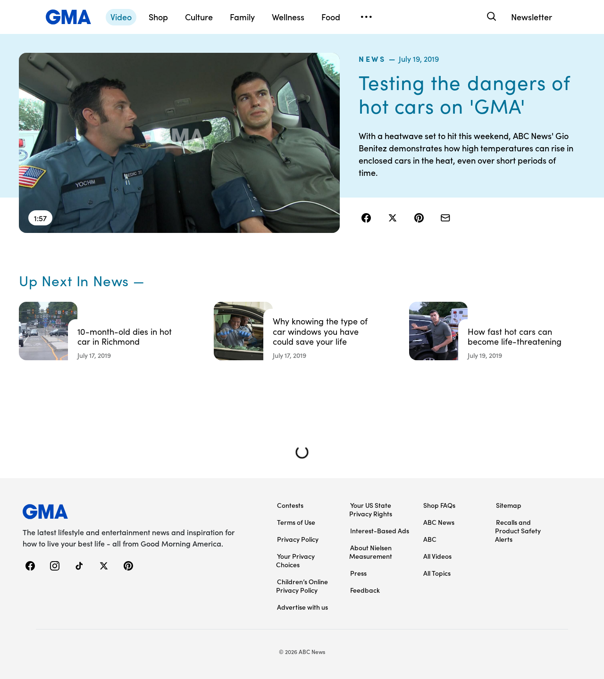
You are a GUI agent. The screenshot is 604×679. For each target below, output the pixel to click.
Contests (290, 505)
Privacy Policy (298, 539)
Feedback (365, 590)
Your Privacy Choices (295, 560)
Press (358, 573)
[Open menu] (366, 16)
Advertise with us (302, 607)
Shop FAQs (439, 505)
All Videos (437, 556)
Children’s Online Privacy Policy (302, 586)
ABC (429, 539)
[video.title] (179, 143)
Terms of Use (296, 522)
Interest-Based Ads (379, 530)
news (372, 58)
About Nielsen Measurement (370, 552)
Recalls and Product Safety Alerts (518, 530)
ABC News (438, 522)
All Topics (437, 573)
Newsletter (531, 17)
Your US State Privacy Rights (370, 509)
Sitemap (508, 505)
